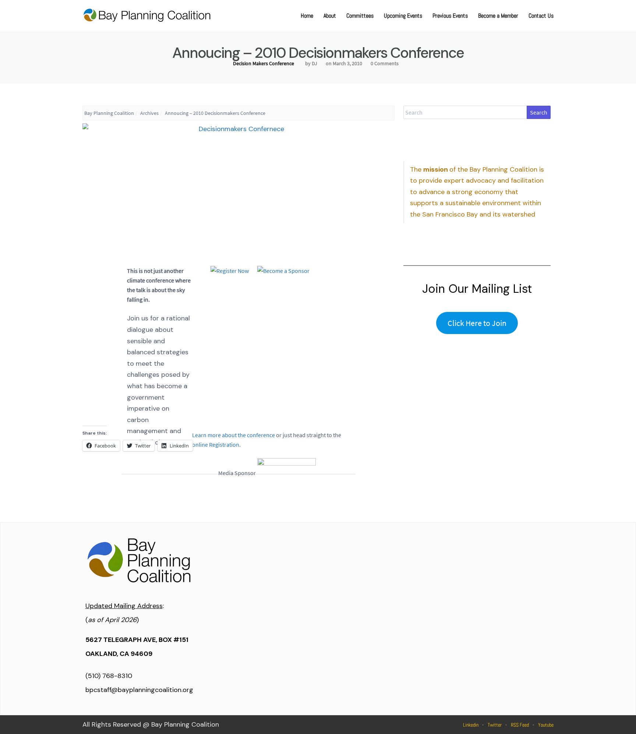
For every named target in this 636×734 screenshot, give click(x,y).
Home (307, 16)
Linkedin (470, 724)
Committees (360, 16)
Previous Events (450, 16)
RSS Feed (520, 724)
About (330, 16)
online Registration (215, 444)
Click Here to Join (477, 323)
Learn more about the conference (233, 435)
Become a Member (498, 16)
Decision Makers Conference (263, 63)
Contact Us (541, 16)
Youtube (546, 724)
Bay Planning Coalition (109, 113)
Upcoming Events (403, 16)
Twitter (495, 724)
